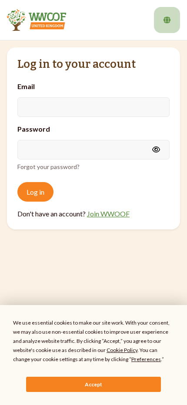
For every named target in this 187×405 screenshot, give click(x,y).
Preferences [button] (146, 359)
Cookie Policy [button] (122, 350)
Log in (35, 192)
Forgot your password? (48, 166)
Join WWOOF (108, 213)
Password (33, 129)
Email (26, 86)
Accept (93, 384)
